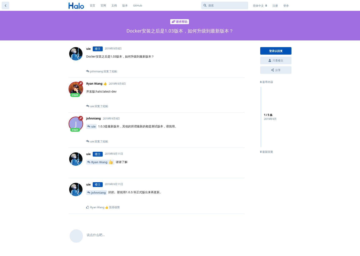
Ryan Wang (99, 162)
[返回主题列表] (5, 5)
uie (93, 126)
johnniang (98, 193)
